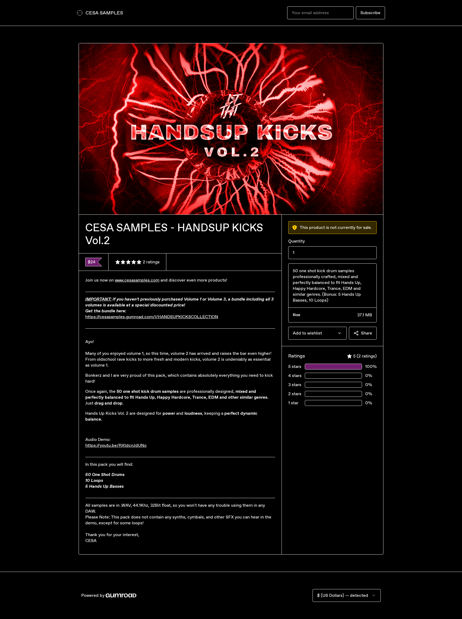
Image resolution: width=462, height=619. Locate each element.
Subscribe (370, 12)
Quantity (296, 241)
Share (366, 333)
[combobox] (317, 333)
